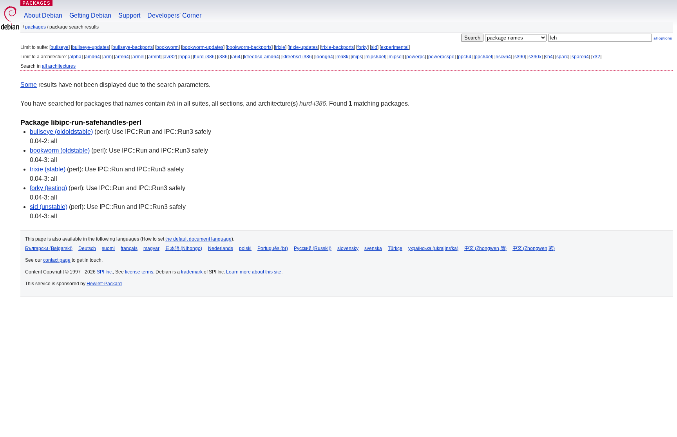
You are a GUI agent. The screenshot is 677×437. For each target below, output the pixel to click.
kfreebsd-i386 (297, 56)
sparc (562, 56)
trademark (192, 272)
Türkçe (395, 248)
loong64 (324, 56)
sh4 (549, 56)
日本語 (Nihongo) (183, 248)
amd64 (92, 56)
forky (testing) (48, 188)
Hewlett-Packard (104, 283)
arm (107, 56)
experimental (395, 47)
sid (374, 47)
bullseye (60, 47)
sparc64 (580, 56)
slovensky (347, 248)
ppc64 (464, 56)
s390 (519, 56)
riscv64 (503, 56)
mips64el (375, 56)
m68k (342, 56)
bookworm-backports (249, 47)
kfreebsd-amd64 (261, 56)
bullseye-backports (132, 47)
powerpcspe (441, 56)
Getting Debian (90, 15)
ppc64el (483, 56)
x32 (596, 56)
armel (138, 56)
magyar (151, 248)
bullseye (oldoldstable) (61, 131)
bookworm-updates (202, 47)
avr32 (170, 56)
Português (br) (272, 248)
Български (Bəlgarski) (48, 248)
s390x (535, 56)
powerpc (415, 56)
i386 (223, 56)
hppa (184, 56)
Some (28, 84)
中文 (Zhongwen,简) (485, 248)
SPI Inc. (105, 272)
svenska (373, 248)
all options (662, 38)
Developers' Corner (174, 15)
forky (362, 47)
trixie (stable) (47, 169)
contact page (57, 260)
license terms (139, 272)
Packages (36, 3)
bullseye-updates (90, 47)
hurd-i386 (204, 56)
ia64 (236, 56)
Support (129, 15)
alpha (75, 56)
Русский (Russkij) (312, 248)
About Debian (43, 15)
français (129, 248)
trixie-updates (303, 47)
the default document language (198, 239)
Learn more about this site (253, 272)
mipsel (396, 56)
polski (245, 248)
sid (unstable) (48, 206)
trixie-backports (337, 47)
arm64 (122, 56)
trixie (280, 47)
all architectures (59, 66)
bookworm (167, 47)
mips (357, 56)
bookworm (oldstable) (60, 150)
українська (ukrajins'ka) (433, 248)
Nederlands (220, 248)
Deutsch (87, 248)
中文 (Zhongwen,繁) (533, 248)
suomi (108, 248)
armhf (154, 56)
